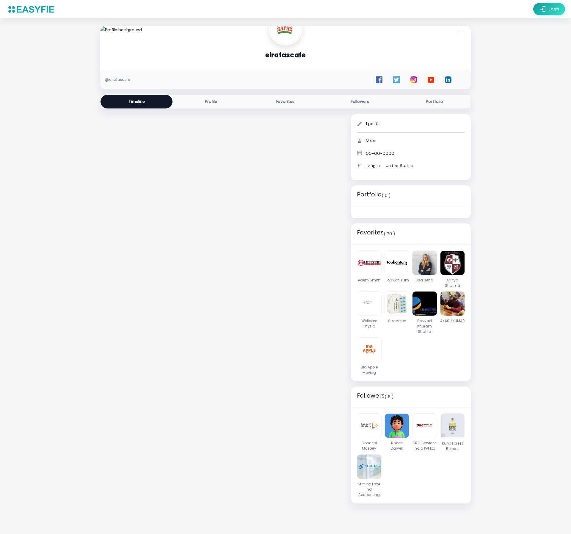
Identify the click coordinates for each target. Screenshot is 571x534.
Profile (211, 101)
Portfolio (434, 101)
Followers (360, 101)
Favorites (285, 101)
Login (549, 9)
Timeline (136, 101)
